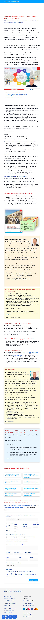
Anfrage (5, 1)
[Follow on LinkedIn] (24, 609)
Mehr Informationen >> (9, 421)
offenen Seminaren (17, 355)
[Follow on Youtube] (35, 609)
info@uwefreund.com (11, 598)
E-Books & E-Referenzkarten (9, 608)
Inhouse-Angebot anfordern (28, 603)
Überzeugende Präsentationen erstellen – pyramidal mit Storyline (30, 482)
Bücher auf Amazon (8, 612)
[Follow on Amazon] (37, 609)
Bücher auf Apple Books (9, 610)
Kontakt (5, 605)
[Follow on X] (27, 609)
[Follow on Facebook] (32, 609)
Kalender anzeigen (9, 458)
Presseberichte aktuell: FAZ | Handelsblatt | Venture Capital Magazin (27, 614)
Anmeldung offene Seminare (28, 605)
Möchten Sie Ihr (8, 505)
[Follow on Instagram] (29, 609)
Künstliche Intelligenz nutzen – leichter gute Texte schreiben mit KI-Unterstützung (31, 476)
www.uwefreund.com (10, 596)
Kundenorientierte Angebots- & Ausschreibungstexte (30, 494)
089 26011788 (10, 1)
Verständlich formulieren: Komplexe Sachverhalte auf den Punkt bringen (12, 475)
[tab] (14, 89)
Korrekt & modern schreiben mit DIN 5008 (31, 489)
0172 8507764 (14, 603)
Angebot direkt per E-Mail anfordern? (21, 505)
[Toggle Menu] (38, 8)
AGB (9, 605)
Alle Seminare (25, 600)
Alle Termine (31, 600)
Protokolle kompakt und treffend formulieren (11, 482)
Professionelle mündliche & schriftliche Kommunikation (10, 489)
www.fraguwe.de (10, 600)
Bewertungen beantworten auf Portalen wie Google (11, 494)
